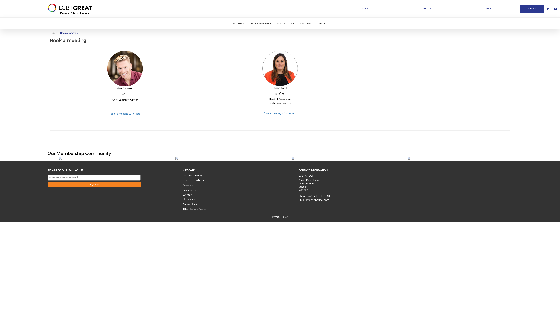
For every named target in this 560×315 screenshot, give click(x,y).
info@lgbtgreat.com (317, 200)
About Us (188, 199)
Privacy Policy (280, 217)
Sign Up (94, 184)
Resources (238, 23)
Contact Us (189, 204)
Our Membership (261, 23)
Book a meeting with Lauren (279, 113)
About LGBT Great (301, 23)
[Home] (70, 9)
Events (281, 23)
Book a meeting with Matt (125, 113)
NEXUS (427, 8)
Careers (365, 8)
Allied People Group (194, 209)
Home (53, 33)
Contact (323, 23)
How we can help (193, 175)
